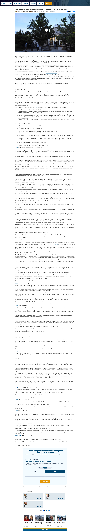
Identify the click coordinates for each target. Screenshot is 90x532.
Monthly (45, 467)
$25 (55, 471)
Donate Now (45, 481)
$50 (35, 475)
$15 (35, 471)
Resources (33, 3)
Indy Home (3, 3)
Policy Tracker (17, 3)
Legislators (25, 3)
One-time (40, 467)
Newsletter (40, 3)
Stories (10, 3)
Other (55, 475)
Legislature (52, 11)
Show (45, 529)
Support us (48, 3)
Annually (49, 467)
